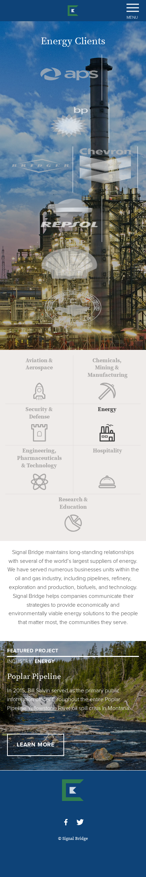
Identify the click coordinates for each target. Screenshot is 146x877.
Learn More (36, 744)
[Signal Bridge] (73, 10)
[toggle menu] (133, 8)
